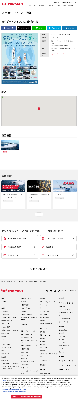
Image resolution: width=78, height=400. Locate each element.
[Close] (75, 379)
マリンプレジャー (12, 282)
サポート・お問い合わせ (66, 2)
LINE (40, 28)
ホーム (3, 282)
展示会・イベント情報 (25, 282)
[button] (39, 109)
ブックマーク (56, 28)
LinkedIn (71, 28)
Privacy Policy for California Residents (14, 390)
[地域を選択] (76, 2)
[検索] (76, 6)
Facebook (10, 28)
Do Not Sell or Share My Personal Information (26, 396)
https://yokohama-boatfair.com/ (59, 54)
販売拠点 (56, 2)
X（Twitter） (25, 28)
